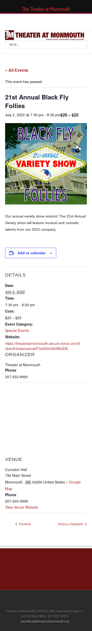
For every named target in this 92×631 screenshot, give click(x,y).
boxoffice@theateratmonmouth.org (45, 621)
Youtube (53, 22)
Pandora (24, 524)
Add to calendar (31, 252)
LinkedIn (42, 20)
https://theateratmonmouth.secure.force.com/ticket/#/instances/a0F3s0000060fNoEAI (42, 346)
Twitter (33, 21)
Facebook (25, 21)
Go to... (14, 44)
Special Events (17, 330)
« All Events (16, 70)
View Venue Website (21, 507)
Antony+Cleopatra (71, 524)
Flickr (65, 21)
